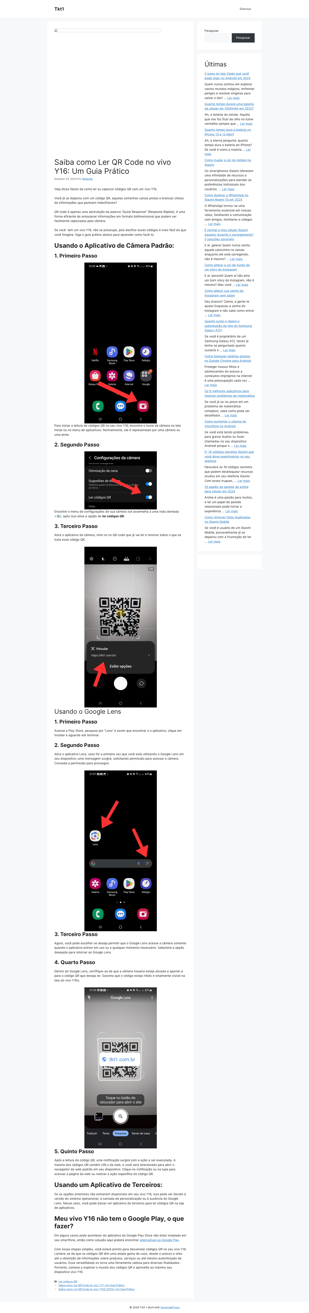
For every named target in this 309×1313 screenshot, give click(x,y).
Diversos (245, 9)
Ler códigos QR (67, 1281)
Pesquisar (212, 31)
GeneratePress (170, 1307)
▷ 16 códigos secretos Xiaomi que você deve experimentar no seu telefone (229, 456)
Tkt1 (59, 9)
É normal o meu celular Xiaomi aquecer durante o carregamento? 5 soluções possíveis (229, 234)
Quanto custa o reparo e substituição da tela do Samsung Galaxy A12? (228, 325)
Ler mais (233, 98)
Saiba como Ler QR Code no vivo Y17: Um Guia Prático (91, 1285)
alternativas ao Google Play (159, 1240)
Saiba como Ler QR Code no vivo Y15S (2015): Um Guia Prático (96, 1289)
